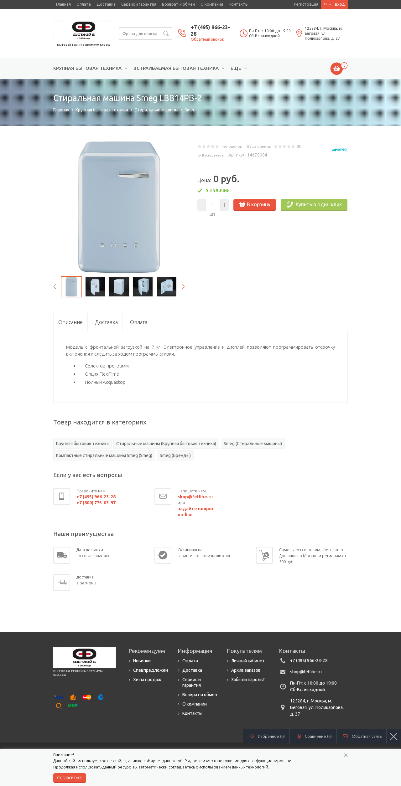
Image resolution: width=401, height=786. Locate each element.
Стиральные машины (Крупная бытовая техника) (166, 443)
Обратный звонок (207, 39)
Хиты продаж (147, 679)
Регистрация (306, 4)
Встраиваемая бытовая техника (176, 68)
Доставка (106, 4)
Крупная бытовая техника (87, 68)
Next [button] (183, 287)
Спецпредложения (153, 670)
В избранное (213, 155)
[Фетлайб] (83, 30)
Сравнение (318, 736)
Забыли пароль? (248, 679)
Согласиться (69, 777)
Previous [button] (54, 287)
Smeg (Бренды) (175, 455)
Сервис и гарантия (138, 4)
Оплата (83, 4)
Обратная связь (367, 736)
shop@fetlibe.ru (306, 671)
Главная (63, 4)
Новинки (142, 660)
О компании (211, 4)
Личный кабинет (248, 660)
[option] (119, 207)
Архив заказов (246, 670)
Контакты (238, 4)
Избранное (271, 736)
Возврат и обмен (178, 4)
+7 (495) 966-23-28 (309, 660)
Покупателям (244, 651)
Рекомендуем (146, 651)
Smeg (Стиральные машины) (253, 443)
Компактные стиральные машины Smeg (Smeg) (104, 455)
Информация (195, 651)
